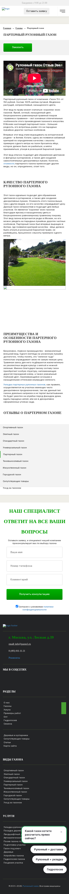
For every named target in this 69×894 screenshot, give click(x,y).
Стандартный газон (13, 441)
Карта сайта (10, 746)
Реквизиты (14, 657)
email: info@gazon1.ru (20, 644)
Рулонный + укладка (49, 859)
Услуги (7, 710)
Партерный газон (12, 454)
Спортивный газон (13, 427)
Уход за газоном (12, 488)
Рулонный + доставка (48, 849)
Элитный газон (11, 434)
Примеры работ (12, 713)
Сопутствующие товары (16, 481)
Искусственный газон (14, 468)
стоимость (9, 163)
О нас (7, 702)
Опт (5, 717)
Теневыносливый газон (15, 461)
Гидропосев (10, 720)
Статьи (7, 742)
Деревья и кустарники (16, 735)
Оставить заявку (36, 11)
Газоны (8, 706)
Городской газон (12, 474)
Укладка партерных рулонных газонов (24, 384)
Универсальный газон (15, 447)
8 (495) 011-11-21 (17, 651)
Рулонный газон (31, 886)
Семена (8, 724)
